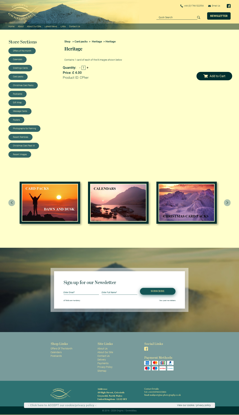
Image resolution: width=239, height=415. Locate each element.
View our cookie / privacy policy (194, 405)
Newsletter (219, 16)
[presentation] (11, 202)
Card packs (18, 76)
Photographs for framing (24, 128)
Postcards (17, 94)
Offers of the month (22, 51)
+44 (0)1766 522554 (194, 6)
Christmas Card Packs (23, 85)
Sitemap (101, 370)
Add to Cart (217, 76)
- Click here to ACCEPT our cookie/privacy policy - (62, 405)
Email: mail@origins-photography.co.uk (162, 395)
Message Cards (20, 111)
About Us (102, 348)
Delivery (101, 359)
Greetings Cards (20, 68)
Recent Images (20, 154)
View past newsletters (167, 300)
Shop (67, 41)
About (21, 26)
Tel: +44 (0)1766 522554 (155, 392)
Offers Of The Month (61, 348)
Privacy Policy (105, 367)
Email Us (215, 6)
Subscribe (157, 291)
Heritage (97, 41)
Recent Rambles (20, 137)
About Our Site (34, 26)
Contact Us (74, 26)
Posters (16, 120)
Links (63, 26)
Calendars (17, 59)
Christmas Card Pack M (24, 145)
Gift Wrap (17, 102)
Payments (102, 363)
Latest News (51, 26)
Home (11, 26)
